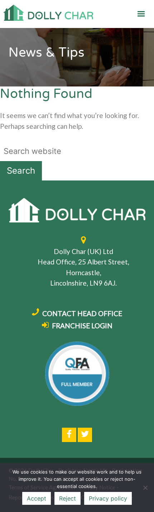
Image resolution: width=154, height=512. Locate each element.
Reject (67, 498)
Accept (36, 498)
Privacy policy (108, 498)
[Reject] (145, 487)
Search (21, 170)
